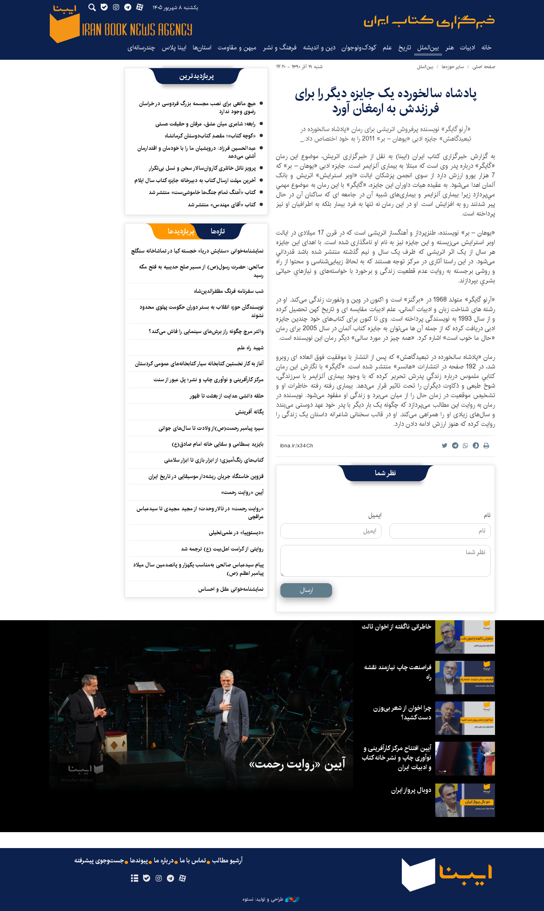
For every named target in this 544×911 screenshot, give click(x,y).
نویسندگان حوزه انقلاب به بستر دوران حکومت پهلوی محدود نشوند (201, 311)
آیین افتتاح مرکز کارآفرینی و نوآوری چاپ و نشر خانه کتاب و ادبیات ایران (396, 758)
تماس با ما (193, 861)
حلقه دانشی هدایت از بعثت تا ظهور (227, 396)
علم (387, 47)
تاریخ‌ (404, 47)
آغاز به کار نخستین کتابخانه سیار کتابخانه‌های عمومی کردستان (199, 363)
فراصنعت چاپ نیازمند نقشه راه (397, 672)
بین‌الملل (428, 47)
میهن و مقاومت (237, 47)
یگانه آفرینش (249, 412)
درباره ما (164, 861)
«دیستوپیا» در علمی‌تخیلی (236, 532)
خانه (486, 47)
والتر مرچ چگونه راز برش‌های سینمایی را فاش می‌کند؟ (206, 331)
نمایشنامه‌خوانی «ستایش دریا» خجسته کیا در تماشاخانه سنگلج (197, 251)
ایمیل (375, 515)
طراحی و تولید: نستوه (263, 899)
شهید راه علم (250, 347)
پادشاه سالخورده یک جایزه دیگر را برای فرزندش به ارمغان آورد (386, 101)
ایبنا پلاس (174, 47)
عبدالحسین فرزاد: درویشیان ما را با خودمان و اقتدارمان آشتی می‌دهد (196, 152)
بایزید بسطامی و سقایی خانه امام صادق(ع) (218, 444)
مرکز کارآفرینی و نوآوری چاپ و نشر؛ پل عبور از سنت (209, 379)
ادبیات (467, 47)
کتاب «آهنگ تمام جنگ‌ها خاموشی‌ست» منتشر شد (202, 192)
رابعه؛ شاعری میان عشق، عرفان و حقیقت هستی (205, 124)
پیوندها (139, 861)
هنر (449, 47)
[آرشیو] (134, 879)
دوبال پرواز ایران (411, 790)
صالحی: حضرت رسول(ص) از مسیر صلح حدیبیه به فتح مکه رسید (201, 271)
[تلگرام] (171, 879)
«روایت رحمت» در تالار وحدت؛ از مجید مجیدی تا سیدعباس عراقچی (200, 512)
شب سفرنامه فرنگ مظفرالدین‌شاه (229, 291)
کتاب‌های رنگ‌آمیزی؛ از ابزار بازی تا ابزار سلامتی (214, 460)
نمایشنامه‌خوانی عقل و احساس (231, 589)
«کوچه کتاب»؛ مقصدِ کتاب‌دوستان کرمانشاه (210, 135)
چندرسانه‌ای (141, 47)
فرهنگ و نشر (280, 47)
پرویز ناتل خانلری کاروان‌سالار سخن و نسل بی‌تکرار (202, 168)
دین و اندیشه (319, 47)
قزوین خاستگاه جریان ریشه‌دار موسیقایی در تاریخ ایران (206, 476)
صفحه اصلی (483, 67)
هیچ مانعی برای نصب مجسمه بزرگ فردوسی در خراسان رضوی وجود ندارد (197, 107)
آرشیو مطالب (227, 861)
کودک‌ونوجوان (359, 47)
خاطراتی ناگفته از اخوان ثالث (396, 626)
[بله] (146, 879)
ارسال (306, 590)
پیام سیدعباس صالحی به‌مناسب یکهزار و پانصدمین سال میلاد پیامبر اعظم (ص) (198, 568)
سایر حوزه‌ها (453, 67)
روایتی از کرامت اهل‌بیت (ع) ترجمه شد (222, 549)
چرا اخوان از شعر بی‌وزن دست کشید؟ (402, 713)
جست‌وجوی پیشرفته (99, 861)
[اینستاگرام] (158, 879)
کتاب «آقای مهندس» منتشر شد (222, 204)
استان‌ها (202, 47)
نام (487, 515)
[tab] (218, 231)
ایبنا (429, 22)
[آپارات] (183, 879)
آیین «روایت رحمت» (242, 492)
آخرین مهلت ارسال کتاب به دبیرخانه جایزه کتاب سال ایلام (195, 180)
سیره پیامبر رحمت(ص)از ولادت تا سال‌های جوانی (211, 428)
